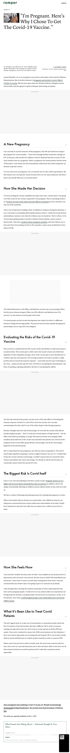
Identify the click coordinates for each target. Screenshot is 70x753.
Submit (7, 737)
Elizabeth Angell (60, 67)
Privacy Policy (34, 740)
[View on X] (35, 292)
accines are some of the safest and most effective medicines (28, 202)
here (5, 711)
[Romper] (10, 3)
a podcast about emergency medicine (34, 222)
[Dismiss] (67, 736)
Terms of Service (27, 740)
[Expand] (61, 736)
